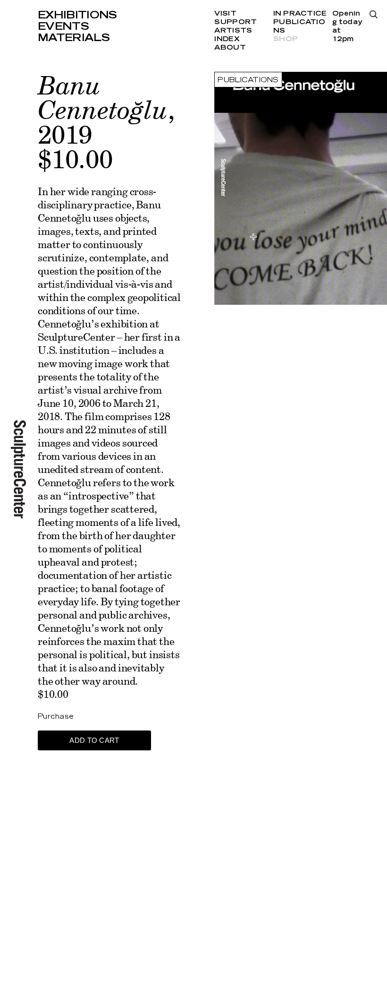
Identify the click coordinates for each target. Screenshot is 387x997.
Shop (285, 39)
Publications (248, 80)
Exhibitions (77, 15)
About (229, 47)
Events (63, 26)
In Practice (300, 13)
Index (226, 39)
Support (235, 22)
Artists (233, 30)
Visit (225, 13)
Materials (73, 38)
